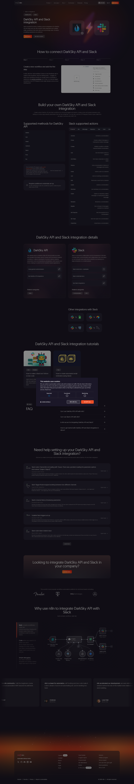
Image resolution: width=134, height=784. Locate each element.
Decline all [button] (73, 402)
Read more (48, 389)
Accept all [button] (87, 402)
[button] (45, 402)
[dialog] (67, 392)
